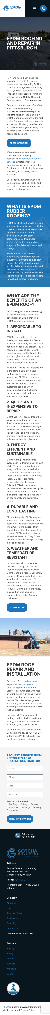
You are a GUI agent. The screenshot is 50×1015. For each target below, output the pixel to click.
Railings (38, 807)
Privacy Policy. (28, 1010)
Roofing (13, 804)
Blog (9, 908)
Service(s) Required (17, 801)
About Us (11, 903)
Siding (24, 804)
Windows (13, 807)
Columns (13, 810)
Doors (10, 974)
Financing (11, 923)
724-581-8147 (22, 879)
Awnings (26, 807)
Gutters (34, 804)
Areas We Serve (15, 913)
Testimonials (13, 918)
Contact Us (12, 928)
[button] (34, 8)
